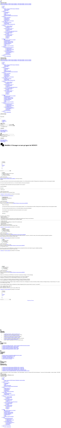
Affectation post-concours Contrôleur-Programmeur (12, 335)
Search (3, 121)
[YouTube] (0, 1)
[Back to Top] (1, 0)
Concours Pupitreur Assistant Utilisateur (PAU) (11, 339)
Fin (2, 295)
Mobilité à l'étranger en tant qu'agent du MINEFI (7, 178)
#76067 (7, 244)
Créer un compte (2, 131)
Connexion (2, 128)
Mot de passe (11, 125)
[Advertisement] (30, 154)
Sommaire (3, 120)
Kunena (32, 300)
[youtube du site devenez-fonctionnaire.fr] (6, 195)
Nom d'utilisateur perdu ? (4, 130)
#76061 (7, 177)
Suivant (3, 165)
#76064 (7, 233)
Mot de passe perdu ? (3, 139)
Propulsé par (29, 300)
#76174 (7, 271)
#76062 (7, 202)
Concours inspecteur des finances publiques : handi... (12, 337)
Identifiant (10, 124)
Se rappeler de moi (4, 126)
